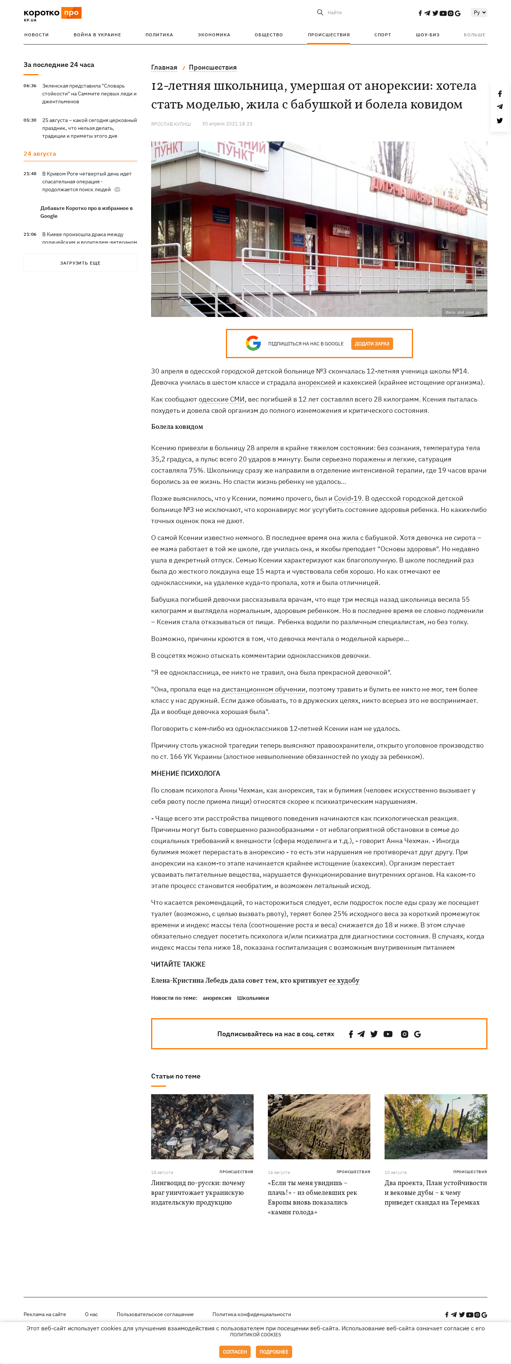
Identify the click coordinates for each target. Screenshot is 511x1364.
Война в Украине (97, 34)
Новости (36, 34)
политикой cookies (255, 1334)
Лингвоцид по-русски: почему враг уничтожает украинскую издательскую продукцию (198, 1193)
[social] (420, 13)
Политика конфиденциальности (251, 1314)
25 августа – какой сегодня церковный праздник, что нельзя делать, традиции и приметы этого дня (89, 128)
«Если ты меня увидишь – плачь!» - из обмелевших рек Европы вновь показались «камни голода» (312, 1198)
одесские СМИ (222, 399)
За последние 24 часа (59, 64)
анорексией (317, 382)
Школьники (253, 997)
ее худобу (344, 981)
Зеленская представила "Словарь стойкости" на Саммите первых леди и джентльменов (89, 93)
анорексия (217, 997)
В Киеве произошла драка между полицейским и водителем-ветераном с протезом (89, 242)
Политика (159, 34)
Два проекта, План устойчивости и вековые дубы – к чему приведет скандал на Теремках (436, 1193)
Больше (475, 34)
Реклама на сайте (45, 1314)
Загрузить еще (80, 263)
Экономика (214, 34)
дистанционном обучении (264, 689)
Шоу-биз (428, 34)
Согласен (235, 1352)
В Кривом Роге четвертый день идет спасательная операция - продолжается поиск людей (87, 181)
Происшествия (329, 34)
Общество (269, 34)
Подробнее (274, 1352)
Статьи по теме (176, 1076)
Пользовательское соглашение (155, 1314)
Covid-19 (348, 498)
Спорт (382, 34)
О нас (91, 1314)
